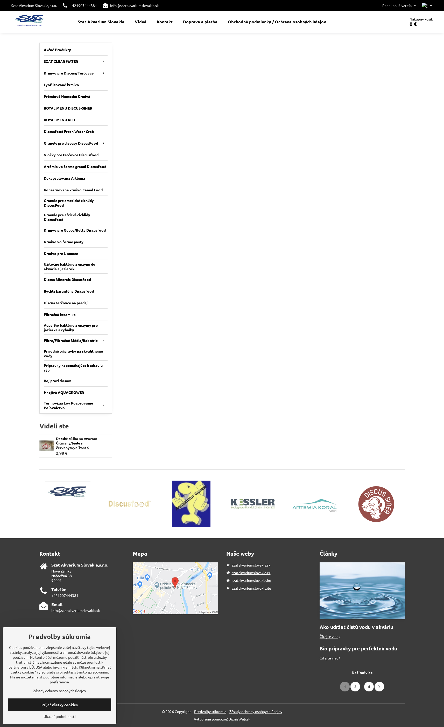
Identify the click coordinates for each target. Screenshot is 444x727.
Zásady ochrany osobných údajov (255, 711)
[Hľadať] (387, 22)
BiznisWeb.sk (239, 719)
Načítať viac (362, 672)
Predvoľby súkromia (210, 711)
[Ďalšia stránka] (379, 686)
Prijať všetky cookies (59, 704)
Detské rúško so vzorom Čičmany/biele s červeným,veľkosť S (76, 443)
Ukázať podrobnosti (60, 716)
